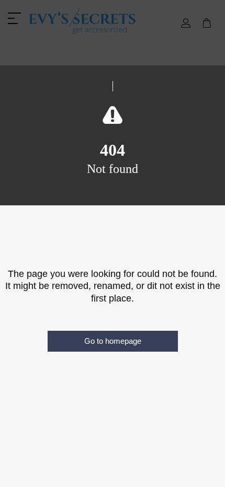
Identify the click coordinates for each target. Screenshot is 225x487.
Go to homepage (112, 341)
